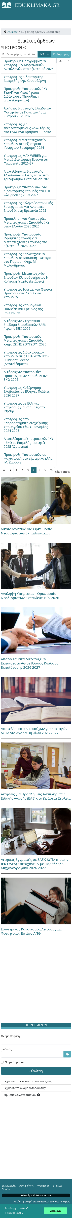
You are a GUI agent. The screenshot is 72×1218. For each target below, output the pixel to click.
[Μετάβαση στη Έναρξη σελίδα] (4, 470)
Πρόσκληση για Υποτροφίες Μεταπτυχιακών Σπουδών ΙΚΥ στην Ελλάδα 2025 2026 (26, 222)
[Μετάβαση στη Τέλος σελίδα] (51, 470)
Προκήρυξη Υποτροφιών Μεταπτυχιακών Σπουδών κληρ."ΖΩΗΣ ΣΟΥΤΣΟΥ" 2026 (25, 340)
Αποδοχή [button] (55, 1210)
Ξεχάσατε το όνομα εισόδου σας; (25, 1088)
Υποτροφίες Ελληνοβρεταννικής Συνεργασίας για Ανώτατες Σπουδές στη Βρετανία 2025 (28, 207)
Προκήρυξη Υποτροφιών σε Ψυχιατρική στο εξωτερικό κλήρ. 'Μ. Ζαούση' (28, 458)
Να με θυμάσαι (14, 1062)
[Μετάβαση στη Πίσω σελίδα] (11, 470)
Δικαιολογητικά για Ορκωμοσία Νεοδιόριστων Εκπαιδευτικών (26, 531)
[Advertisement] (36, 982)
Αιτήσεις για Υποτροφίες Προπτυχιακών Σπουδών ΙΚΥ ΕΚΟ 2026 (26, 376)
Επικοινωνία (9, 1185)
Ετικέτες (57, 1185)
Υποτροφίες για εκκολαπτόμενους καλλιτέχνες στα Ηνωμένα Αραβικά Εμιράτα (27, 128)
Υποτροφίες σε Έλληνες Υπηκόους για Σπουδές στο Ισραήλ (24, 407)
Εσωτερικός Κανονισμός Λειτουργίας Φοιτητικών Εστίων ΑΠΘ (31, 931)
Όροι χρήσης (26, 1185)
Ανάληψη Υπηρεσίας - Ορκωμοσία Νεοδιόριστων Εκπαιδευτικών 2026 (30, 595)
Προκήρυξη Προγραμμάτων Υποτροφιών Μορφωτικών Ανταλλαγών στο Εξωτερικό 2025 (29, 65)
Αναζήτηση (43, 1185)
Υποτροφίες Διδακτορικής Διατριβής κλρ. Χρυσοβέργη (25, 78)
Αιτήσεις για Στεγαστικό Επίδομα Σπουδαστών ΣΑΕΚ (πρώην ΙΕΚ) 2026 (25, 325)
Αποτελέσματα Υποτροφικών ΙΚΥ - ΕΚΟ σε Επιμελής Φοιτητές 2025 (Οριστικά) (28, 442)
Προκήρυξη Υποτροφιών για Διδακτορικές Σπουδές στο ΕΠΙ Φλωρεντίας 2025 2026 (27, 191)
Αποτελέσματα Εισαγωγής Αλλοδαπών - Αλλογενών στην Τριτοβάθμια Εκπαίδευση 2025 (27, 175)
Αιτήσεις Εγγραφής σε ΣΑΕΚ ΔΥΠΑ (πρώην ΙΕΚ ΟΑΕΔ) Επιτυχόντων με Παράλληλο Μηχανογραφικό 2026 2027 (34, 863)
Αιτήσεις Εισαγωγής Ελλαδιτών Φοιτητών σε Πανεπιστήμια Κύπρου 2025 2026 (27, 112)
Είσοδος (6, 1189)
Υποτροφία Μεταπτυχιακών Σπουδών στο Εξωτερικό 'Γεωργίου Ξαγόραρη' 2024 (25, 144)
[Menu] (68, 15)
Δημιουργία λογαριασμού (20, 1095)
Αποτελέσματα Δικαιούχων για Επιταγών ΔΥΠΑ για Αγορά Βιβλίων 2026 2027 (34, 730)
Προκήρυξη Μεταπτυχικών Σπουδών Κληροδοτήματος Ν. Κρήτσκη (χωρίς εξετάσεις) (26, 277)
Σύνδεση (36, 1071)
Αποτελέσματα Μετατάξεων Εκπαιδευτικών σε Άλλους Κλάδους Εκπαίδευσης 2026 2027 (29, 663)
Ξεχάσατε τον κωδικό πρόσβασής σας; (28, 1081)
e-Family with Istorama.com (36, 1195)
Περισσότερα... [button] (14, 1212)
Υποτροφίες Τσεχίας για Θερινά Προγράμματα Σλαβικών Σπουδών (28, 293)
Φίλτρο (44, 54)
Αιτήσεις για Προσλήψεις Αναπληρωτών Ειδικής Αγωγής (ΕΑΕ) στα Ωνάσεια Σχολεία (36, 796)
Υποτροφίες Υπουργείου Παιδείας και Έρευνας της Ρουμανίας (23, 309)
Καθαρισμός (61, 54)
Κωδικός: (7, 1049)
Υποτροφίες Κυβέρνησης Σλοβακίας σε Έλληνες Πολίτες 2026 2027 (27, 391)
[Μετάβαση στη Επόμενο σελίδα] (45, 470)
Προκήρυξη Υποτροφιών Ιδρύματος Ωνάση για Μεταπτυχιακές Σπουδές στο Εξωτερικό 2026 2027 (25, 240)
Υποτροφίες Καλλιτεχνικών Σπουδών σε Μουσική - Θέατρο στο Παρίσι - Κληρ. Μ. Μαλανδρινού (27, 260)
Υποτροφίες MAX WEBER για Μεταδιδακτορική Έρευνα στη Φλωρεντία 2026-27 (26, 159)
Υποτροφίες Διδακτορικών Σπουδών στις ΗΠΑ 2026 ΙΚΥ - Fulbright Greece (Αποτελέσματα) (26, 358)
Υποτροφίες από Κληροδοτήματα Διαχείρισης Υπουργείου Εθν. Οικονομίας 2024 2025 (26, 425)
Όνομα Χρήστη (10, 1036)
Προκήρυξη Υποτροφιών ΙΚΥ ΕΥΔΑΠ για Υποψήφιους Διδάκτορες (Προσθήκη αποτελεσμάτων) (25, 94)
